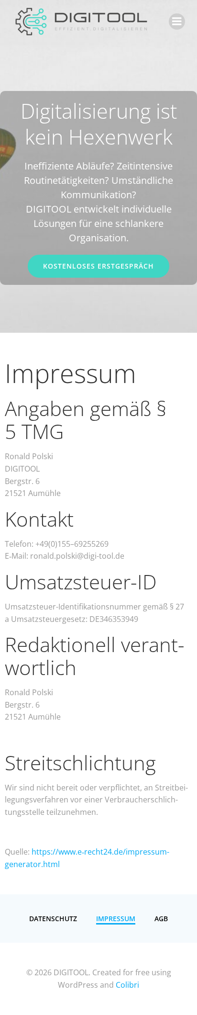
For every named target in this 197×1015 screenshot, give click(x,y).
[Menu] (177, 21)
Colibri (127, 985)
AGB (161, 918)
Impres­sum (115, 918)
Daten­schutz (53, 918)
